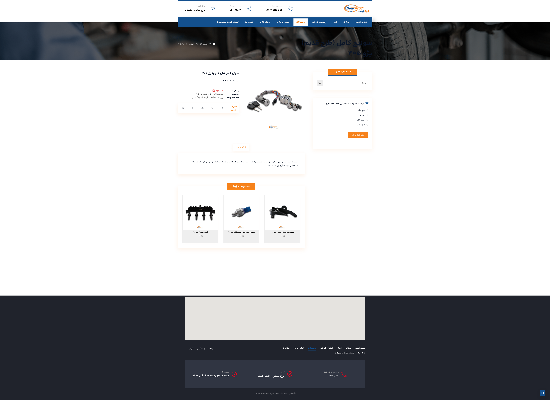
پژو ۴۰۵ (220, 97)
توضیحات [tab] (241, 147)
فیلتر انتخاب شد (358, 135)
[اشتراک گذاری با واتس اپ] (193, 108)
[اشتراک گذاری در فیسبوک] (222, 108)
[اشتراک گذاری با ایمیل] (183, 108)
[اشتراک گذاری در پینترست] (203, 108)
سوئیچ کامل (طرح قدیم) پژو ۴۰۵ (209, 94)
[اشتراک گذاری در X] (212, 108)
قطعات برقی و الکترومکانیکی (204, 97)
